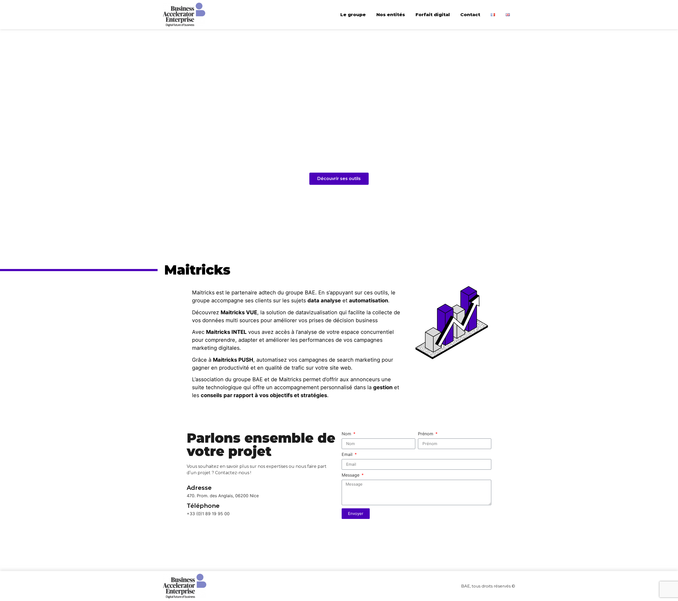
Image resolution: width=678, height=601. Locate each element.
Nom (347, 434)
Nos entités (390, 14)
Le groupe (353, 14)
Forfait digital (433, 14)
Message (351, 475)
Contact (470, 14)
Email (348, 454)
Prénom (426, 434)
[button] (339, 179)
